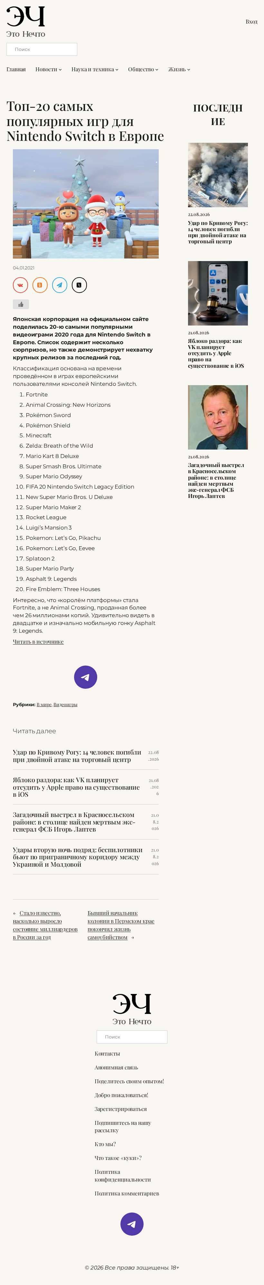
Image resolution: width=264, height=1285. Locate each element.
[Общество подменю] (156, 69)
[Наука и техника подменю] (116, 69)
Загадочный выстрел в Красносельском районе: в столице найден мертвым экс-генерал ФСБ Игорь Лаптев (74, 821)
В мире (44, 704)
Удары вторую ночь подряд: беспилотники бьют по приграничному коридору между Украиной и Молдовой (78, 857)
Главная (16, 69)
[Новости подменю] (60, 69)
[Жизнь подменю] (188, 69)
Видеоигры (65, 704)
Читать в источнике (38, 641)
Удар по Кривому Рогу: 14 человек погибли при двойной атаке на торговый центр (77, 755)
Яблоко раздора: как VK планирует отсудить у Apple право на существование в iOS (76, 787)
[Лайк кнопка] (21, 304)
